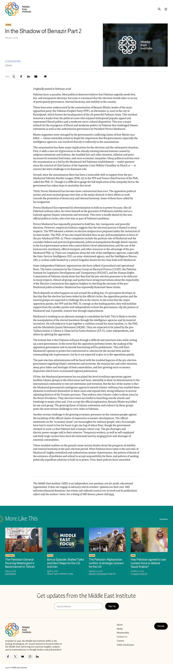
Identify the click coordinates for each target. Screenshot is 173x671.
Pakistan (8, 65)
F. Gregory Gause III (139, 574)
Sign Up (112, 606)
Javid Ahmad (10, 574)
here (111, 494)
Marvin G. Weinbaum (98, 574)
